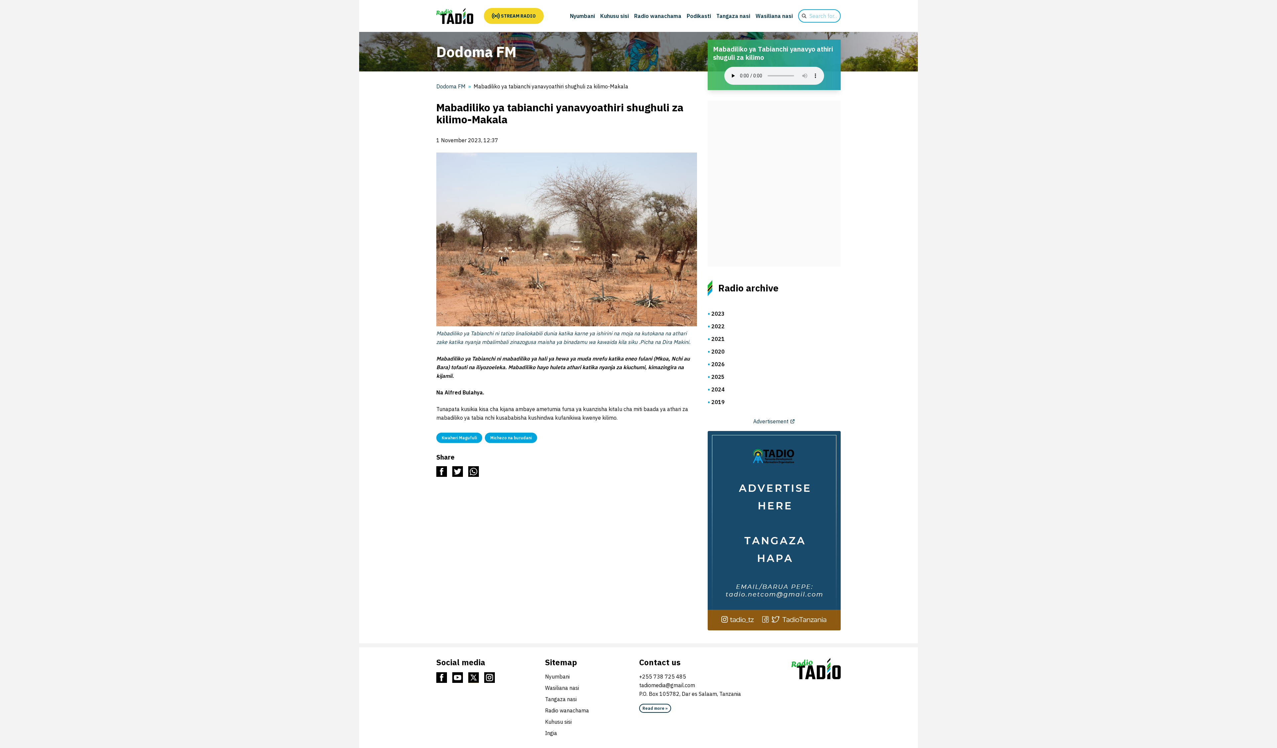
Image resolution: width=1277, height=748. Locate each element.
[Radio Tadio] (816, 668)
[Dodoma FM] (454, 16)
